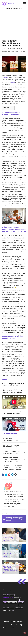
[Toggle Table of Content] (11, 108)
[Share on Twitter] (6, 474)
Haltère (9, 602)
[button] (22, 3)
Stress (9, 610)
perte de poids (6, 607)
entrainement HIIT (17, 597)
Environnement (6, 599)
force (21, 599)
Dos (8, 594)
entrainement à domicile (8, 597)
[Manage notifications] (24, 633)
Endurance (12, 594)
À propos (5, 625)
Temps (13, 610)
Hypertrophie (14, 602)
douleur (13, 82)
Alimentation (14, 592)
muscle (4, 605)
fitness (17, 599)
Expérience (11, 513)
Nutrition (20, 605)
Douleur (6, 513)
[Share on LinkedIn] (12, 474)
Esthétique (13, 599)
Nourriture (16, 605)
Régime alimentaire (19, 607)
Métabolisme (20, 602)
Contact (5, 628)
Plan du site (14, 625)
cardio (4, 594)
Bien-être (20, 592)
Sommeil (5, 610)
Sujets (21, 625)
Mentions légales (15, 628)
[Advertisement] (14, 24)
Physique (12, 607)
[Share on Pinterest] (9, 474)
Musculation (9, 605)
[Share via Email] (15, 474)
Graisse (4, 602)
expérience (5, 77)
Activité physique (6, 592)
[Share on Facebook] (3, 474)
